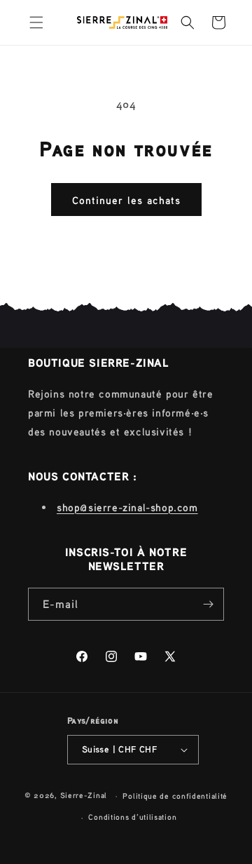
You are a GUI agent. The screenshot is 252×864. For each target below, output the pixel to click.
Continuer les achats (126, 200)
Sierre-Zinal (83, 795)
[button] (36, 22)
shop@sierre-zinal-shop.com (127, 507)
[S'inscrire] (207, 604)
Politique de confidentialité (174, 796)
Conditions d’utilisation (132, 817)
